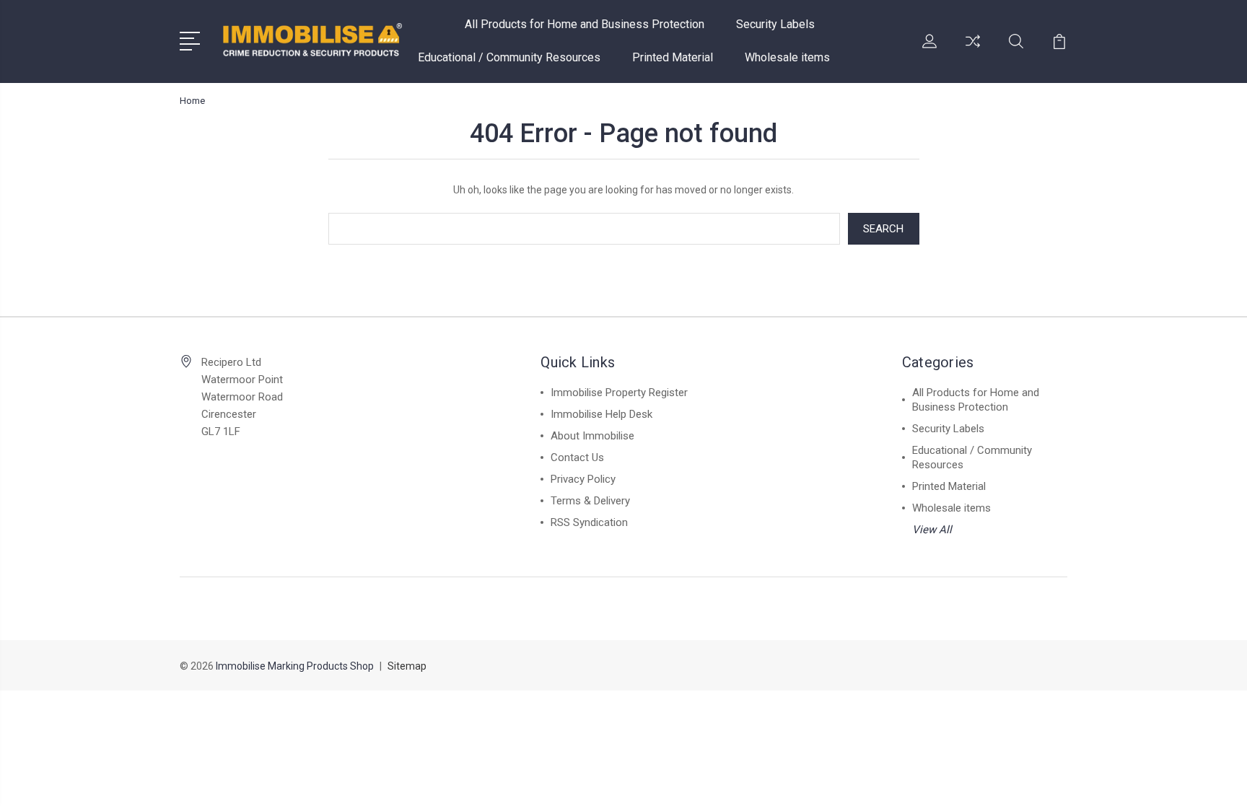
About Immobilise (592, 435)
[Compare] (973, 49)
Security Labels (775, 24)
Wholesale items (787, 57)
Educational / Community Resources (509, 57)
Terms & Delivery (590, 500)
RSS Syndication (589, 522)
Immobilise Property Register (619, 392)
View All (932, 529)
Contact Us (577, 457)
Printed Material (672, 57)
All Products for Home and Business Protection (584, 24)
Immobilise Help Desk (601, 414)
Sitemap (407, 666)
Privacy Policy (583, 479)
